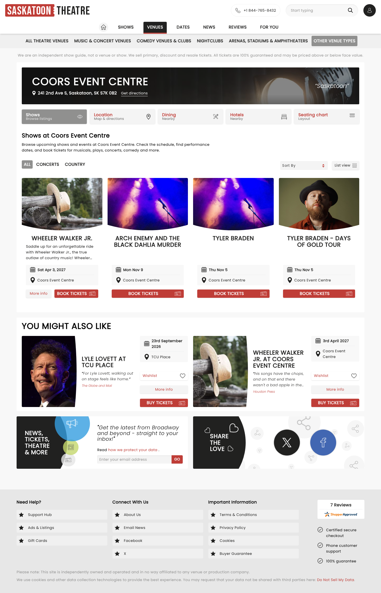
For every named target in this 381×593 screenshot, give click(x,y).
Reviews (238, 27)
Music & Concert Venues (102, 41)
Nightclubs (210, 41)
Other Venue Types (334, 41)
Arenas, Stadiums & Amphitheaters (268, 41)
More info (38, 293)
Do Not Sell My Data (335, 579)
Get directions (134, 93)
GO (177, 459)
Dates (183, 27)
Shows (125, 27)
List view (342, 165)
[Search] (351, 10)
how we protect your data (133, 449)
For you (269, 27)
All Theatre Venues (47, 41)
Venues (155, 27)
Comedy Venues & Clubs (164, 41)
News (209, 27)
